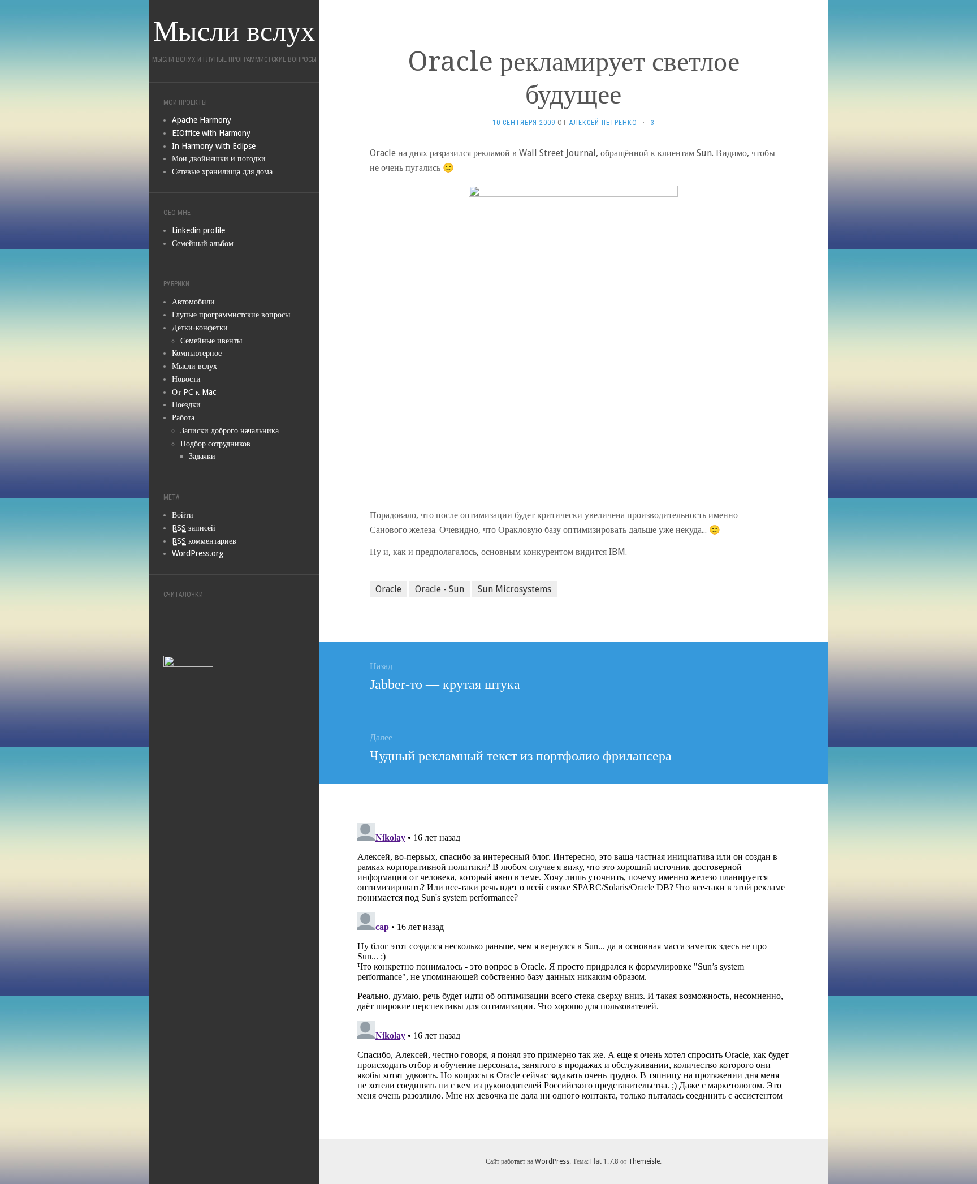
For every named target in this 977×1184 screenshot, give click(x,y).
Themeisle (644, 1161)
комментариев (204, 540)
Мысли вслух (194, 366)
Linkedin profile (198, 230)
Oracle (388, 589)
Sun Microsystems (514, 589)
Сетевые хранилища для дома (222, 171)
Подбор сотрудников (215, 443)
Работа (183, 417)
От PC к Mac (194, 392)
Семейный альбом (203, 243)
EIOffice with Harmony (211, 132)
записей (193, 527)
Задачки (202, 455)
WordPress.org (197, 553)
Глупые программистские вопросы (231, 314)
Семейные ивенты (211, 340)
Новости (186, 379)
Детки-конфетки (200, 327)
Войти (182, 514)
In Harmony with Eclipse (214, 145)
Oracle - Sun (439, 589)
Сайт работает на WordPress (527, 1161)
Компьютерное (197, 353)
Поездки (186, 404)
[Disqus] (573, 959)
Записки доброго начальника (229, 430)
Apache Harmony (201, 119)
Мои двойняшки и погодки (219, 158)
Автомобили (193, 301)
